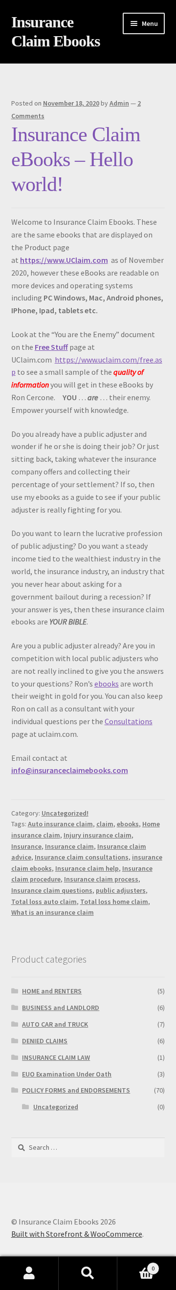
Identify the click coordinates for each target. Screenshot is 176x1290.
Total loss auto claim (44, 901)
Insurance (26, 846)
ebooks (106, 683)
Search (88, 1273)
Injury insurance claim (98, 835)
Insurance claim (69, 846)
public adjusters (121, 890)
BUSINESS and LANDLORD (60, 1007)
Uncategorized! (65, 813)
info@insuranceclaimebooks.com (69, 770)
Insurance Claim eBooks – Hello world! (75, 159)
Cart (135, 1265)
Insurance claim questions (51, 890)
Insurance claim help (87, 868)
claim (104, 823)
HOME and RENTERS (52, 991)
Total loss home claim (114, 901)
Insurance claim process (101, 879)
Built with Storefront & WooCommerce (76, 1234)
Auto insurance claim (60, 823)
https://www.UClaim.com (64, 260)
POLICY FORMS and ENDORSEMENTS (76, 1090)
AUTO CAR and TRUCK (55, 1024)
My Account (29, 1273)
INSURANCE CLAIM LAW (56, 1057)
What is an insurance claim (52, 912)
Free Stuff (51, 347)
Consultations (129, 721)
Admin (119, 103)
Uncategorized (55, 1106)
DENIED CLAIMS (44, 1040)
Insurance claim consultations (82, 857)
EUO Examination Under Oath (66, 1074)
